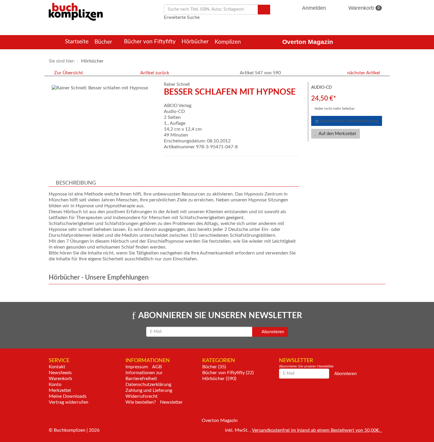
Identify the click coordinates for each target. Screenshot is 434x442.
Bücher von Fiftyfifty (150, 42)
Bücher (104, 42)
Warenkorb (363, 8)
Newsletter (171, 402)
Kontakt (57, 366)
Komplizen (228, 42)
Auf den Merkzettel (337, 134)
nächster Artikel (364, 72)
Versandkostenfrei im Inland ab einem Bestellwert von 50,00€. (317, 430)
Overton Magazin (307, 41)
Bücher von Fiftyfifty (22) (228, 372)
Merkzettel (60, 390)
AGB (157, 366)
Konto (55, 384)
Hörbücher (195, 42)
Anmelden (314, 8)
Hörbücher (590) (219, 378)
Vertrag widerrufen (68, 402)
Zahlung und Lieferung (148, 390)
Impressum (136, 366)
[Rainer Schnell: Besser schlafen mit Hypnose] (103, 88)
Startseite (77, 42)
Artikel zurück (154, 72)
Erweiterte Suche (182, 17)
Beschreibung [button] (76, 183)
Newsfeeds (60, 372)
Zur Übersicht (68, 72)
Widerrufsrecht (141, 396)
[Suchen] (264, 9)
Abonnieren (272, 332)
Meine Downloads (68, 396)
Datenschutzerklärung (148, 384)
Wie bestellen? (140, 402)
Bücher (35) (214, 366)
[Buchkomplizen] (76, 11)
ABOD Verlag (177, 105)
